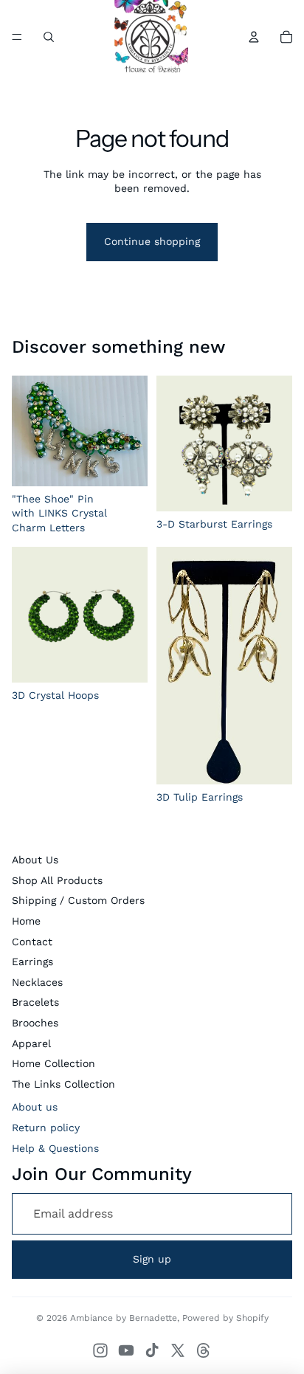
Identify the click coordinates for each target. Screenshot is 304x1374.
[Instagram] (100, 1350)
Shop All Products (57, 880)
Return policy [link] (46, 1127)
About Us (35, 860)
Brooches (35, 1023)
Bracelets (35, 1002)
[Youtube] (126, 1350)
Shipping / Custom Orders (78, 900)
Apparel (31, 1043)
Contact (32, 941)
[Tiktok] (152, 1350)
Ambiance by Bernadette (123, 1318)
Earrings (32, 961)
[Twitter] (178, 1350)
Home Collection (53, 1063)
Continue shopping (152, 241)
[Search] (48, 37)
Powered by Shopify (225, 1318)
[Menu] (17, 37)
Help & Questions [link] (55, 1148)
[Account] (254, 37)
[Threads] (204, 1350)
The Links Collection (63, 1084)
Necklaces (37, 982)
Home (26, 921)
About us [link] (35, 1107)
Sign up (152, 1259)
